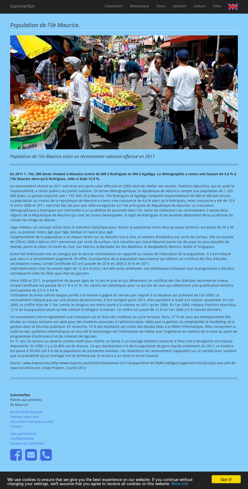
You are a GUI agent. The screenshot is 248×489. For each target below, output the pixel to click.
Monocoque (139, 6)
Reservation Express (26, 412)
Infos (217, 6)
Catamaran (114, 6)
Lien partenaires (23, 433)
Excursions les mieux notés (32, 421)
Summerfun (22, 6)
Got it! (226, 479)
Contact (16, 426)
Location (179, 6)
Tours (160, 6)
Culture (200, 6)
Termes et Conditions (27, 443)
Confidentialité (22, 438)
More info (179, 483)
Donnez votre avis (24, 416)
